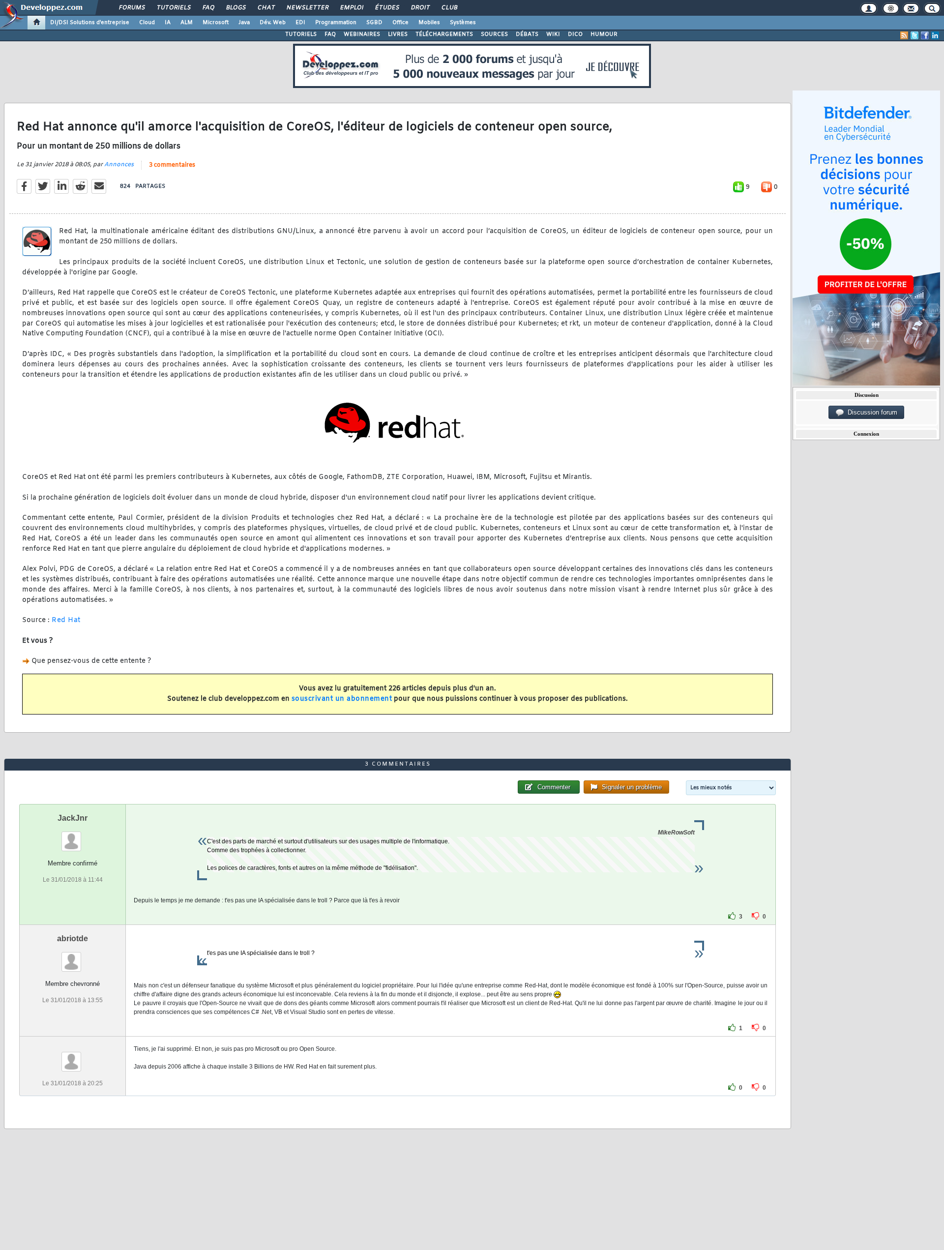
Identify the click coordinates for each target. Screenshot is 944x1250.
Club (449, 8)
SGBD (374, 22)
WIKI (553, 34)
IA (168, 22)
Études (387, 8)
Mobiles (429, 22)
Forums (132, 8)
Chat (265, 8)
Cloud (147, 22)
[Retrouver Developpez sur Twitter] (914, 35)
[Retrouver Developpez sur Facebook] (925, 35)
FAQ (208, 8)
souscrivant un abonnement (342, 699)
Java (244, 22)
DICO (575, 34)
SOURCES (494, 34)
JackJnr (73, 818)
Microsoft (216, 22)
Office (400, 22)
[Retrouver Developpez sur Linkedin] (935, 35)
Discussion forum (870, 412)
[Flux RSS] (904, 35)
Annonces (119, 165)
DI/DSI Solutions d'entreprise (89, 22)
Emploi (351, 8)
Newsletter (307, 8)
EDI (300, 22)
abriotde (72, 938)
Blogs (235, 8)
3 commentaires (172, 165)
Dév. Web (273, 22)
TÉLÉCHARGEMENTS (444, 34)
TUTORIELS (301, 34)
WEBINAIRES (362, 34)
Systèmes (463, 22)
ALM (186, 22)
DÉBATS (527, 34)
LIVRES (398, 34)
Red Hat (66, 620)
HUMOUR (604, 34)
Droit (420, 8)
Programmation (335, 22)
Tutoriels (173, 8)
